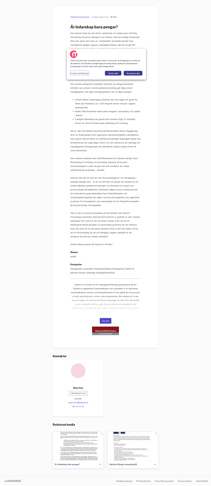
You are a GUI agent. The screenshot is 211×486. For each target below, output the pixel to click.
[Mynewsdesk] (12, 481)
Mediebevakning (124, 481)
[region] (106, 64)
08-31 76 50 (78, 406)
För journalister (184, 481)
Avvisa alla (113, 73)
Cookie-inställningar (79, 73)
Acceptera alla (133, 73)
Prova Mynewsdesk (164, 481)
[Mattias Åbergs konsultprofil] (132, 446)
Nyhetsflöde (202, 481)
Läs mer (105, 320)
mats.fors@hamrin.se (78, 402)
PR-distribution (143, 481)
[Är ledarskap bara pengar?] (78, 446)
